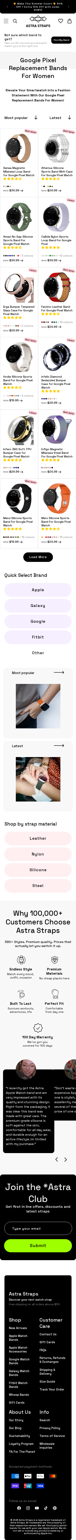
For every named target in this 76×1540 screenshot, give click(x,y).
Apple (38, 589)
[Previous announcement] (7, 6)
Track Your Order (52, 1389)
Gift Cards (17, 1402)
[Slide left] (56, 1159)
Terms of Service (52, 1436)
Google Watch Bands (19, 1361)
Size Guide (47, 1381)
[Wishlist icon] (60, 21)
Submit (38, 1245)
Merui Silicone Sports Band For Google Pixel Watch (18, 521)
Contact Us (48, 1334)
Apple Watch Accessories (18, 1349)
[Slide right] (65, 1159)
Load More (38, 557)
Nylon (38, 854)
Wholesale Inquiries (47, 1445)
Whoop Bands (19, 1394)
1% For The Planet (22, 1451)
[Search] (15, 21)
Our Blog (15, 1428)
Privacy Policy (50, 1428)
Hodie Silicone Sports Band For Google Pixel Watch (18, 380)
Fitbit (38, 637)
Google (38, 621)
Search (45, 1420)
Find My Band (61, 39)
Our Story (16, 1420)
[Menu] (6, 21)
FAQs (43, 1350)
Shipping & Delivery (47, 1371)
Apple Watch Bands (18, 1338)
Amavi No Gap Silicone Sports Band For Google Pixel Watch (18, 240)
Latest (55, 117)
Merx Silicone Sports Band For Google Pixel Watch (56, 521)
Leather (38, 838)
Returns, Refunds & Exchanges (52, 1360)
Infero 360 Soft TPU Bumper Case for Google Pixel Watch (17, 452)
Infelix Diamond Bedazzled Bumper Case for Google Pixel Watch (55, 382)
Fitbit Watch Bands (18, 1385)
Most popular (16, 117)
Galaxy (38, 605)
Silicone (38, 869)
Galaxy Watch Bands (19, 1373)
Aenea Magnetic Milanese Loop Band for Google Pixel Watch (18, 171)
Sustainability (19, 1436)
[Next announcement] (68, 6)
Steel (38, 885)
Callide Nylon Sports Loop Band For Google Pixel (56, 240)
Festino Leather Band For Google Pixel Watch (57, 308)
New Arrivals (18, 1328)
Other (38, 652)
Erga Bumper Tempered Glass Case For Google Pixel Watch (18, 310)
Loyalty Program (21, 1443)
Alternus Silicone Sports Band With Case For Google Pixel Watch (57, 171)
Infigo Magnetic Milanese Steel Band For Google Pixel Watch (57, 452)
